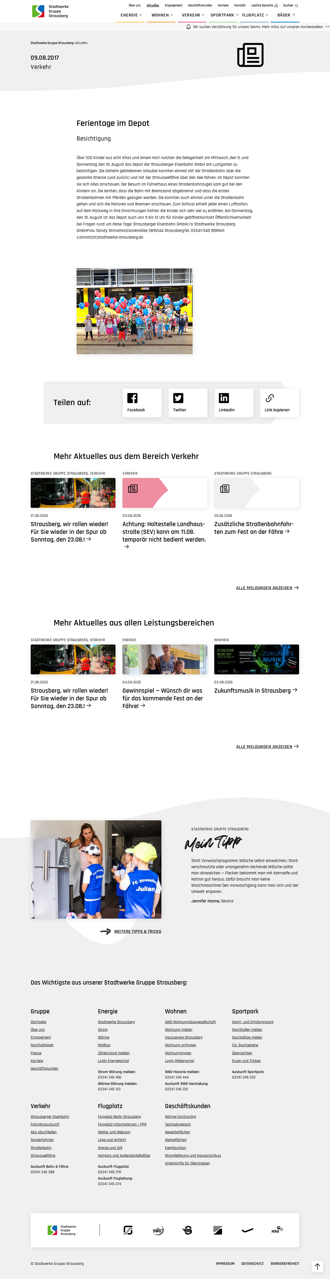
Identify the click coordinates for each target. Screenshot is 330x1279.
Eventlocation (175, 1147)
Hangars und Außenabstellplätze (124, 1155)
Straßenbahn (41, 1147)
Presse (36, 1053)
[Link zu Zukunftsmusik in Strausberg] (256, 659)
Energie (129, 15)
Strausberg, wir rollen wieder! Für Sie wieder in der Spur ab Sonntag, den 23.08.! (69, 532)
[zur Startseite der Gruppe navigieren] (50, 11)
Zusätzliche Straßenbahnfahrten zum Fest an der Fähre (254, 528)
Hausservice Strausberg (184, 1037)
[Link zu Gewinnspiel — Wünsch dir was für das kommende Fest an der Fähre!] (164, 659)
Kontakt (240, 5)
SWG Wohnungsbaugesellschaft (190, 1022)
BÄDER (284, 15)
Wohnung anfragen (180, 1045)
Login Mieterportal (179, 1060)
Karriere (223, 5)
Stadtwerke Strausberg (116, 1022)
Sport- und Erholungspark (253, 1022)
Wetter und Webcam (114, 1132)
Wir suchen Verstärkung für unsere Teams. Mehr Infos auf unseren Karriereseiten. (242, 26)
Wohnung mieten (178, 1029)
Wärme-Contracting (180, 1116)
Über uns (135, 5)
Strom (103, 1029)
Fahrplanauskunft (45, 1124)
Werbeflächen (176, 1139)
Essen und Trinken (246, 1060)
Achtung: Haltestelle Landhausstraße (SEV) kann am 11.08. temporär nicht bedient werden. (164, 532)
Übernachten (242, 1053)
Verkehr (191, 15)
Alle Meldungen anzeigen (264, 587)
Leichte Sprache (262, 5)
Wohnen (160, 15)
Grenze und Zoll (110, 1147)
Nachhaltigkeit (42, 1045)
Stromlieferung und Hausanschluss (193, 1155)
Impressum (225, 1263)
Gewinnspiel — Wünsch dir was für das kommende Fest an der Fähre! (162, 698)
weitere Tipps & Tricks (137, 931)
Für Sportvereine (245, 1045)
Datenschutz (252, 1263)
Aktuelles (153, 5)
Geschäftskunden (200, 5)
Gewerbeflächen (177, 1132)
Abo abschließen (44, 1132)
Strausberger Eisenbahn (50, 1116)
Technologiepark (178, 1124)
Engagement (174, 5)
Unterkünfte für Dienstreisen (187, 1163)
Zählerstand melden (114, 1053)
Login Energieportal (113, 1060)
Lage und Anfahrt (112, 1139)
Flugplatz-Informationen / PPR (122, 1124)
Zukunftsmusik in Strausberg (252, 691)
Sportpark (222, 15)
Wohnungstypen (178, 1053)
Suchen (288, 5)
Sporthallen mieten (247, 1029)
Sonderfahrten (42, 1139)
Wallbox (104, 1045)
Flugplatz (253, 15)
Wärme (103, 1037)
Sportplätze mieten (247, 1037)
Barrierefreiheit (285, 1263)
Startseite (38, 1022)
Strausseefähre (43, 1155)
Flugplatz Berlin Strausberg (119, 1116)
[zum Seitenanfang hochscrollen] (317, 1266)
